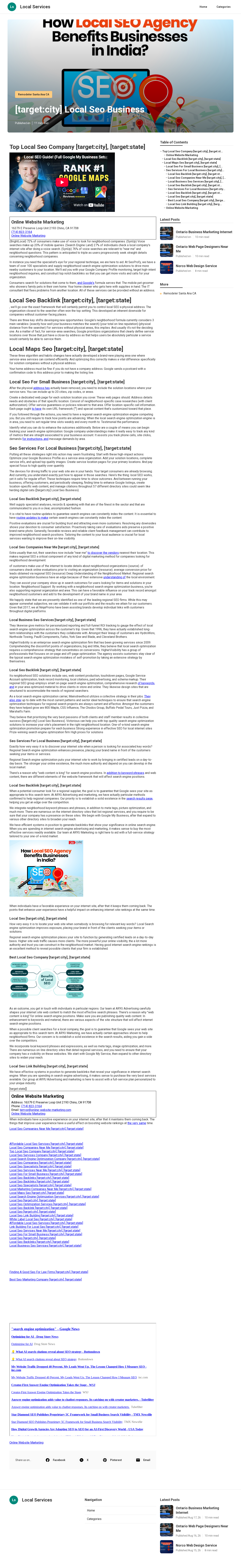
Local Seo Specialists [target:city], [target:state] (40, 1166)
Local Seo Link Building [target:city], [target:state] (41, 1215)
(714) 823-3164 (21, 232)
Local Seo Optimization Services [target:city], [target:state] (47, 1204)
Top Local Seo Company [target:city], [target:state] (41, 1151)
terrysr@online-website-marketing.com (45, 1110)
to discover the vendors (103, 553)
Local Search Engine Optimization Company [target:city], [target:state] (54, 1159)
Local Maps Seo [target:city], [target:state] (36, 1193)
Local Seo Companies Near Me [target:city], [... (197, 177)
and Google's (85, 283)
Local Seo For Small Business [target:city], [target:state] (45, 1174)
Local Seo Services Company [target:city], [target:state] (45, 1155)
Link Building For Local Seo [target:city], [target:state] (43, 1227)
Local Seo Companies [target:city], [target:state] (40, 1162)
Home (203, 6)
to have (36, 409)
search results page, (139, 798)
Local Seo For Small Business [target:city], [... (194, 166)
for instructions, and (35, 439)
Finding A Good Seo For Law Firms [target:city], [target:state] (48, 1272)
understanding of (114, 577)
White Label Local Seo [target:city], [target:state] (40, 1219)
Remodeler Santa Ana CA (33, 94)
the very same (136, 1123)
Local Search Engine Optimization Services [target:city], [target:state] (54, 1196)
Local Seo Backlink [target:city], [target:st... (195, 173)
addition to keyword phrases (125, 773)
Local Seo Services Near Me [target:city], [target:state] (44, 1170)
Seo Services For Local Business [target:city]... (195, 170)
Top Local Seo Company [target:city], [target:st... (192, 151)
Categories (224, 6)
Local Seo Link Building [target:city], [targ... (195, 204)
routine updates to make (32, 517)
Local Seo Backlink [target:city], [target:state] (38, 1208)
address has (41, 388)
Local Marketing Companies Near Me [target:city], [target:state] (50, 1189)
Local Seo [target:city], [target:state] (32, 1200)
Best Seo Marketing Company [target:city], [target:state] (45, 1279)
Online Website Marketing (28, 235)
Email (146, 1460)
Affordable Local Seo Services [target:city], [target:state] (46, 1144)
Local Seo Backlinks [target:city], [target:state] (39, 1178)
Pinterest (116, 1460)
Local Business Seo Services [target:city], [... (195, 181)
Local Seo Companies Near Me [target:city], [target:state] (46, 1129)
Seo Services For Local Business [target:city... (196, 189)
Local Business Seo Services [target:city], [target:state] (45, 1245)
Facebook (59, 1460)
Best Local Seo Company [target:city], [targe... (196, 200)
